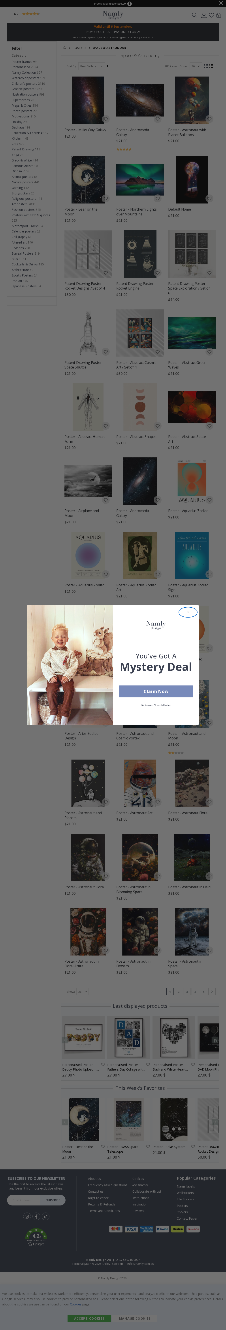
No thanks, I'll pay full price (156, 705)
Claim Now (156, 691)
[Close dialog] (188, 612)
